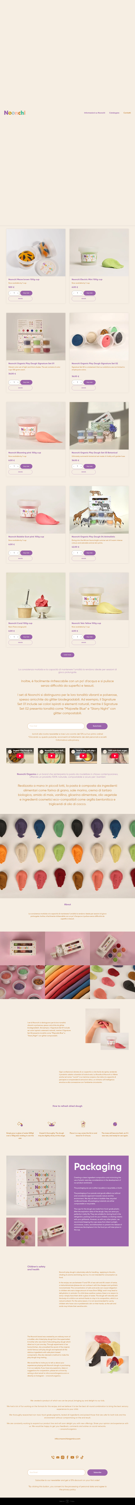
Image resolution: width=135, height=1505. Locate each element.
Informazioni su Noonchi (94, 113)
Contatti (127, 113)
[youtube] (72, 1457)
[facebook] (67, 1457)
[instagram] (63, 1457)
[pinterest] (77, 1457)
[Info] (58, 1457)
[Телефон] (53, 1457)
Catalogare (114, 113)
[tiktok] (82, 1457)
